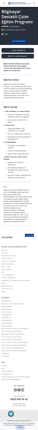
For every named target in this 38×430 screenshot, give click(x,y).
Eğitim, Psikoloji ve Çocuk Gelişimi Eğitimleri (14, 345)
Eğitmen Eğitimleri (7, 309)
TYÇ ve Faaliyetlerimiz (8, 275)
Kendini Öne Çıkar (7, 312)
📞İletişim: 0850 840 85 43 (18, 50)
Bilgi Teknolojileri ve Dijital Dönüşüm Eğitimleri (15, 328)
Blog (3, 368)
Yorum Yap (29, 235)
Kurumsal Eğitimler (7, 323)
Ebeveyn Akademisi (7, 326)
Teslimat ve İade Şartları (9, 261)
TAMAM (20, 427)
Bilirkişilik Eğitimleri (7, 374)
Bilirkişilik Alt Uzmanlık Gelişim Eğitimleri (13, 304)
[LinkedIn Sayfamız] (22, 390)
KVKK (3, 272)
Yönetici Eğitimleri (7, 315)
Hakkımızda (5, 253)
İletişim (4, 291)
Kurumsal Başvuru (19, 41)
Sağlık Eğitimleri (6, 317)
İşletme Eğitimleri (7, 320)
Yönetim (4, 283)
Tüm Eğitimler (6, 356)
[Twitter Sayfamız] (19, 390)
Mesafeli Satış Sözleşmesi (9, 256)
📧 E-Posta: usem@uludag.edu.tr (17, 56)
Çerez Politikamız (7, 269)
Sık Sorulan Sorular (7, 289)
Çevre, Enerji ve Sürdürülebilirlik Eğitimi (13, 348)
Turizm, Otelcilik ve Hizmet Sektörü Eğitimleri (15, 342)
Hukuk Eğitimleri (6, 301)
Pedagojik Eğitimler (7, 306)
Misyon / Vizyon (6, 267)
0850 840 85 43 (19, 399)
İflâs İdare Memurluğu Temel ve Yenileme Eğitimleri (16, 377)
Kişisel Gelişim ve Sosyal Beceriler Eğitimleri (14, 351)
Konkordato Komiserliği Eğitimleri (11, 379)
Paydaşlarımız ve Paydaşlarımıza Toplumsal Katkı (16, 280)
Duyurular (4, 366)
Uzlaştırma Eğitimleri (7, 371)
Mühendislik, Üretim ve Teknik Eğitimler (13, 334)
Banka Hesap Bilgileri (7, 264)
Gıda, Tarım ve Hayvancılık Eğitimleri (12, 331)
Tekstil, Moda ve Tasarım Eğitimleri (12, 337)
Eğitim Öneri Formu (7, 286)
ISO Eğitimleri (5, 353)
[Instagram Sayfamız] (15, 390)
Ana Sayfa (4, 250)
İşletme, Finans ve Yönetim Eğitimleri (12, 340)
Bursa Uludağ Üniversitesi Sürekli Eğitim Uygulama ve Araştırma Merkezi (19, 3)
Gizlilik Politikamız (7, 258)
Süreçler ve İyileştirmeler (9, 278)
